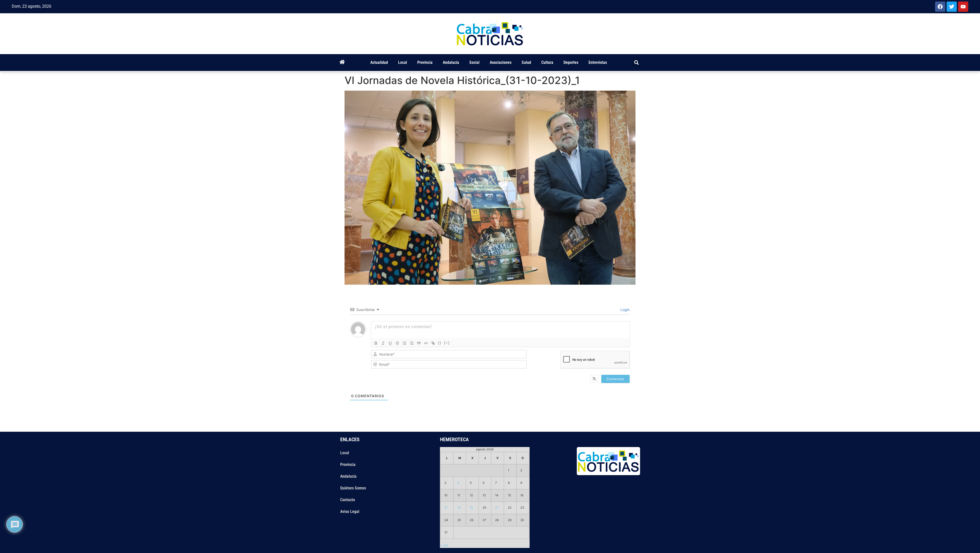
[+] (447, 343)
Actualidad (379, 62)
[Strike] (397, 343)
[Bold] (375, 343)
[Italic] (383, 343)
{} (440, 343)
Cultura (547, 62)
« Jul (444, 545)
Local (402, 62)
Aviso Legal (349, 511)
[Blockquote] (418, 343)
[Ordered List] (404, 343)
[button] (636, 62)
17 (445, 507)
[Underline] (390, 343)
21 (496, 507)
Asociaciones (500, 62)
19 (471, 507)
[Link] (433, 343)
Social (474, 62)
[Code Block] (426, 343)
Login (624, 309)
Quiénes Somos (353, 488)
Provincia (425, 62)
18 (458, 507)
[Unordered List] (411, 343)
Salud (526, 62)
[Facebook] (940, 7)
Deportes (571, 62)
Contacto (347, 499)
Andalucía (451, 62)
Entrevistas (598, 62)
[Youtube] (963, 7)
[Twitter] (952, 7)
